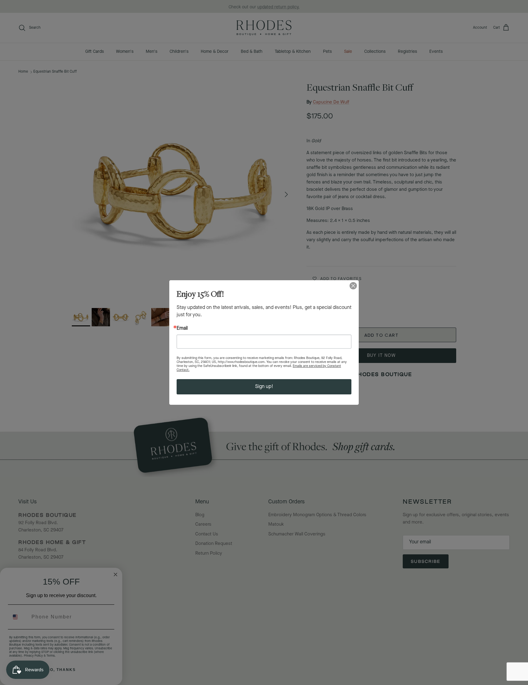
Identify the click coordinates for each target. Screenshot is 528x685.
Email (182, 328)
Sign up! (264, 387)
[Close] (353, 285)
